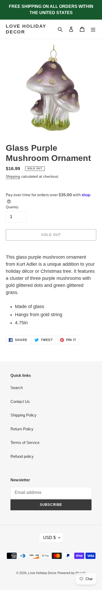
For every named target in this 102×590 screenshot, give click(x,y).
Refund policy (22, 456)
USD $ (49, 537)
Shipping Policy (23, 415)
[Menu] (93, 29)
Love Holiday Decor (26, 29)
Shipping (13, 176)
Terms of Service (24, 442)
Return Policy (21, 429)
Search (16, 387)
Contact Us (20, 401)
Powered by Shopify (72, 573)
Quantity (12, 207)
